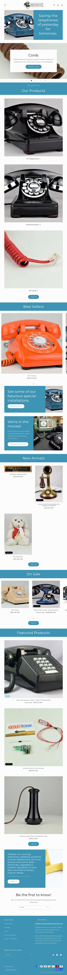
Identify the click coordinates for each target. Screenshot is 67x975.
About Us (13, 881)
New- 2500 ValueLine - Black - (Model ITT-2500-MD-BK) (33, 700)
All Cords (32, 291)
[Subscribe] (47, 907)
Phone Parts (8, 923)
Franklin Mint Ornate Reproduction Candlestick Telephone (49, 505)
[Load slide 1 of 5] (26, 80)
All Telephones (32, 159)
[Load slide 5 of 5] (36, 80)
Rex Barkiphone (18, 556)
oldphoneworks (48, 972)
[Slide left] (30, 384)
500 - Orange (32, 375)
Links (6, 931)
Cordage (7, 927)
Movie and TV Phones (18, 444)
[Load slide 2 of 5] (29, 80)
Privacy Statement (10, 935)
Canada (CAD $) (11, 970)
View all (33, 297)
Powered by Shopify (58, 972)
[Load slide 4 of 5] (34, 80)
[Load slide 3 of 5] (31, 80)
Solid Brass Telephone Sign (18, 474)
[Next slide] (40, 80)
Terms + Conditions (10, 939)
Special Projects (16, 406)
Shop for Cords (33, 66)
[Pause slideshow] (45, 80)
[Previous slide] (22, 80)
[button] (5, 5)
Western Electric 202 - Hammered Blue (46, 610)
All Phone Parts (32, 225)
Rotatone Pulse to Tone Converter (33, 768)
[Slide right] (37, 384)
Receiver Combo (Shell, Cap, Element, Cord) (33, 836)
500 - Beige (15, 610)
